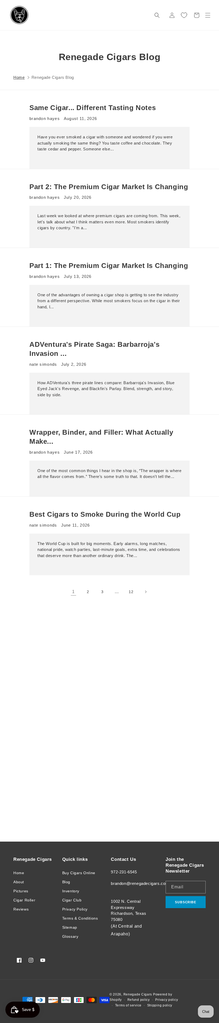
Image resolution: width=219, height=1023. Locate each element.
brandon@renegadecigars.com (140, 883)
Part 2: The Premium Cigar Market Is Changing (108, 187)
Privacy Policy (75, 909)
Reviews (21, 909)
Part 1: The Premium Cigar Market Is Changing (108, 266)
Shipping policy (160, 1005)
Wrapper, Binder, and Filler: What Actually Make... (101, 436)
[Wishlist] (184, 15)
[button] (208, 15)
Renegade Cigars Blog (53, 77)
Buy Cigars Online (78, 873)
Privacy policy (166, 1000)
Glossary (70, 936)
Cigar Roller (24, 900)
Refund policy (138, 1000)
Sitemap (69, 927)
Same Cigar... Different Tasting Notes (92, 108)
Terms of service (128, 1005)
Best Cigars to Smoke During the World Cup (105, 514)
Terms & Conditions (80, 918)
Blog (66, 882)
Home (19, 77)
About (18, 882)
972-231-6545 (124, 872)
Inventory (70, 891)
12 (131, 592)
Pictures (20, 891)
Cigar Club (72, 900)
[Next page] (145, 592)
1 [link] (73, 591)
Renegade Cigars (137, 994)
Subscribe (186, 902)
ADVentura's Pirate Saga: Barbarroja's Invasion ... (94, 348)
